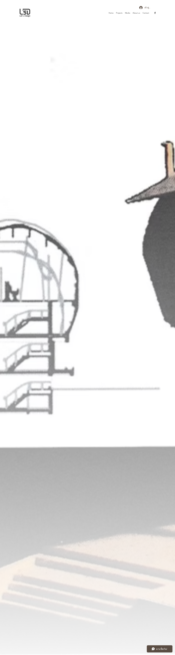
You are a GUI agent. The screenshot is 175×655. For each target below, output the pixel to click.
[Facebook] (155, 13)
